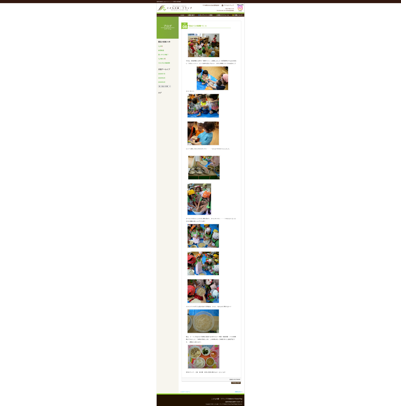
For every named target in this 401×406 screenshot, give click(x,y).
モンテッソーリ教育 (205, 15)
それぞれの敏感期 (164, 63)
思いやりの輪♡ (163, 54)
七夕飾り (161, 59)
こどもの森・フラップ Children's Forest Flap (175, 7)
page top (236, 383)
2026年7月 (161, 74)
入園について (237, 15)
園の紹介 (191, 15)
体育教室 (161, 50)
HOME (182, 15)
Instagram (240, 7)
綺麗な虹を (238, 392)
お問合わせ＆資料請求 (211, 6)
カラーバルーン (186, 392)
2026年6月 (161, 78)
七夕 (159, 46)
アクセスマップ (227, 6)
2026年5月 (161, 82)
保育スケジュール (222, 15)
